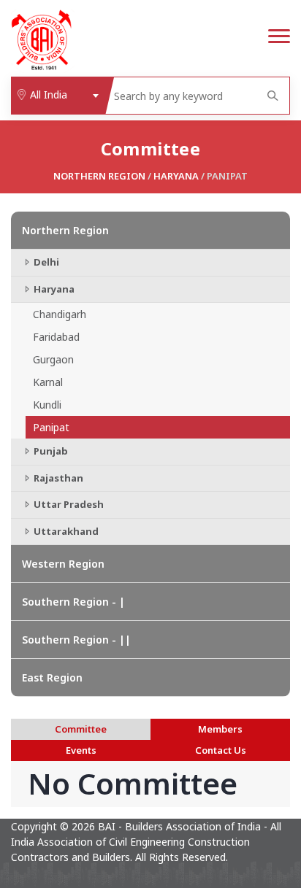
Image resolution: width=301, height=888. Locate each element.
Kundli (47, 405)
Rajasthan (57, 477)
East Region (52, 677)
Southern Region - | (73, 602)
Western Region (63, 564)
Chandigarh (59, 314)
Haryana (176, 175)
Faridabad (56, 337)
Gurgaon (53, 359)
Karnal (48, 382)
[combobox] (58, 95)
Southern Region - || (76, 639)
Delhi (45, 262)
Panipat (51, 427)
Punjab (49, 450)
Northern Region (99, 175)
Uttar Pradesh (67, 504)
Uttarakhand (65, 531)
